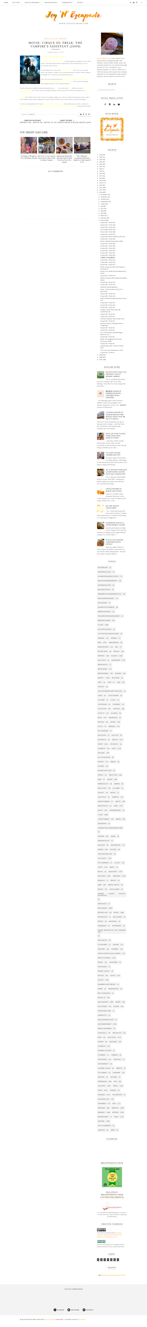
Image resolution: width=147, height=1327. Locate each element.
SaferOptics (102, 1015)
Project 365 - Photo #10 (107, 305)
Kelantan (101, 845)
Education (102, 735)
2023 (101, 162)
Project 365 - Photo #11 (107, 303)
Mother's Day (103, 912)
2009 (101, 355)
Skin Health (117, 1033)
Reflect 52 (101, 997)
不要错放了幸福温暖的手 (107, 257)
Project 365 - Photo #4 (107, 330)
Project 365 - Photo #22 (107, 251)
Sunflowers (102, 1059)
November (104, 197)
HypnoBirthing (115, 810)
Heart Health (103, 806)
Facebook (101, 748)
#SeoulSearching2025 (106, 598)
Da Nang (114, 713)
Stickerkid (101, 1055)
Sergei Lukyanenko (105, 1028)
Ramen (100, 989)
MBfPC (112, 867)
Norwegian (102, 926)
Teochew (113, 1077)
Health (117, 801)
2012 (101, 187)
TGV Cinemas (102, 1072)
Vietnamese (102, 1103)
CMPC (100, 682)
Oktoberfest (116, 926)
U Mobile (113, 1090)
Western (115, 1112)
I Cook (100, 815)
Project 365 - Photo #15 (107, 282)
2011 (101, 190)
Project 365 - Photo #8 (107, 314)
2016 (101, 178)
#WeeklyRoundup (104, 611)
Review (118, 1002)
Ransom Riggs (113, 989)
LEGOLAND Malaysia (105, 854)
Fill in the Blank (104, 757)
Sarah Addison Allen (106, 1020)
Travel (115, 1086)
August (103, 204)
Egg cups (115, 735)
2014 (101, 183)
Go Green (116, 788)
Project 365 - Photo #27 (107, 234)
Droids (113, 722)
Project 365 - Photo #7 (107, 316)
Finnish (113, 762)
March (103, 215)
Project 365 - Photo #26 (107, 239)
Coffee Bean (102, 704)
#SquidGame (102, 603)
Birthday (101, 656)
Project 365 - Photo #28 (107, 232)
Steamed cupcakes (104, 1050)
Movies (55, 38)
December (104, 194)
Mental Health (113, 885)
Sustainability (103, 1064)
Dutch (100, 726)
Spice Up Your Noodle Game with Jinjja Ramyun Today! (116, 436)
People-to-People (104, 958)
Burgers (118, 673)
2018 (101, 173)
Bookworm (116, 660)
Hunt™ (100, 810)
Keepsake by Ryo (104, 841)
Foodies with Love (104, 770)
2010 (101, 192)
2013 (101, 185)
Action (100, 625)
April (102, 213)
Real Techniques (104, 993)
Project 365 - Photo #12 (107, 296)
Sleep (100, 1037)
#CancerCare (103, 567)
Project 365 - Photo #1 (107, 352)
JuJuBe (113, 836)
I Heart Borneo (103, 819)
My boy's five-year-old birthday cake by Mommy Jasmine (116, 374)
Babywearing (114, 642)
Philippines (113, 962)
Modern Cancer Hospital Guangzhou (112, 894)
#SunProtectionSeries (106, 607)
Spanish (101, 1042)
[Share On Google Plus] (86, 114)
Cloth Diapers (113, 695)
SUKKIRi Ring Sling (104, 1011)
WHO (114, 1103)
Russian (116, 1006)
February (104, 218)
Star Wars (113, 1042)
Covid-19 (101, 713)
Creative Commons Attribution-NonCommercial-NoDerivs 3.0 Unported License (109, 1235)
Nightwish (113, 921)
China (100, 695)
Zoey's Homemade (104, 1125)
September (104, 201)
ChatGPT (101, 687)
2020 (101, 169)
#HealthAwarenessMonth (107, 581)
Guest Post (102, 797)
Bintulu (117, 651)
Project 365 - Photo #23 (107, 248)
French (100, 775)
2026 (101, 155)
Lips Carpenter (103, 863)
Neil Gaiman (117, 917)
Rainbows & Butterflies (106, 984)
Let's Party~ (102, 858)
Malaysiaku (113, 871)
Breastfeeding (103, 673)
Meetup (113, 880)
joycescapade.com (103, 58)
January (103, 220)
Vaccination (117, 1095)
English (47, 38)
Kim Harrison (115, 845)
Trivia (100, 1090)
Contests (116, 709)
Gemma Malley (103, 784)
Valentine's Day (103, 1099)
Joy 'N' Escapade (50, 1319)
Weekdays (115, 1108)
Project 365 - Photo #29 (107, 227)
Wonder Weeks (103, 1117)
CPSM (109, 682)
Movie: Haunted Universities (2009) (111, 241)
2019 (101, 171)
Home (116, 806)
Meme (100, 885)
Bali (116, 647)
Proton (101, 975)
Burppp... (101, 678)
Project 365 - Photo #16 (107, 275)
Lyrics (100, 867)
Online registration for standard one (112, 931)
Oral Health (102, 940)
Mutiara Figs (102, 917)
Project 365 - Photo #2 (107, 343)
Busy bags (115, 678)
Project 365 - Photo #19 (107, 260)
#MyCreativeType (104, 589)
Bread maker (102, 669)
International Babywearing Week (110, 828)
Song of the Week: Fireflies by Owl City (112, 236)
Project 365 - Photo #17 (107, 264)
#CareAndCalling (104, 572)
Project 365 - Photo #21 (107, 253)
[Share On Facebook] (83, 114)
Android (101, 638)
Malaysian (102, 876)
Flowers (101, 766)
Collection (102, 709)
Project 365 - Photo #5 (107, 328)
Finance (101, 762)
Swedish (119, 1068)
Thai (115, 1081)
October (103, 199)
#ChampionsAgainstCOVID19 (108, 576)
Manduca (101, 880)
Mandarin (116, 876)
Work (116, 1117)
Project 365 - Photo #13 (107, 294)
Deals (100, 717)
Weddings (101, 1108)
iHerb (112, 1130)
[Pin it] (89, 114)
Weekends (63, 38)
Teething (101, 1077)
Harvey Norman (104, 801)
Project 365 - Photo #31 (107, 222)
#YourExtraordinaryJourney (109, 616)
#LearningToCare (104, 585)
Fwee (99, 779)
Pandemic (114, 949)
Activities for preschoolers (108, 634)
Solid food (112, 1037)
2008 (101, 357)
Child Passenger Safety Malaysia (110, 691)
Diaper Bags (113, 717)
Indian (118, 819)
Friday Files (113, 775)
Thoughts (102, 1086)
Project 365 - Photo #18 (107, 262)
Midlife (100, 889)
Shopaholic (102, 1033)
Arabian (114, 638)
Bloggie (114, 656)
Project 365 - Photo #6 (107, 321)
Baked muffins (103, 647)
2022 (101, 164)
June (102, 208)
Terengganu (102, 1081)
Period (100, 962)
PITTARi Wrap (102, 944)
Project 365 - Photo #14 (107, 285)
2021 (101, 166)
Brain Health (103, 664)
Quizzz (113, 975)
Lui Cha (117, 863)
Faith (114, 748)
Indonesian (102, 823)
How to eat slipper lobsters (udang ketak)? (114, 542)
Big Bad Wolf (103, 651)
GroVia (112, 792)
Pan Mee (116, 944)
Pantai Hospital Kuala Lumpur (109, 953)
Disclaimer (82, 1319)
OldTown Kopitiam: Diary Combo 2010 (112, 319)
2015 (101, 180)
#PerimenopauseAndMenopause (109, 594)
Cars (118, 682)
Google (101, 792)
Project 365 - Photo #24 (107, 246)
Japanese (101, 836)
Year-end (101, 1121)
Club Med (101, 700)
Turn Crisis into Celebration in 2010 (111, 350)
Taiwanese (116, 1072)
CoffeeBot (116, 704)
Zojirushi (101, 1130)
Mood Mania (102, 908)
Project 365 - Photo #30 (107, 225)
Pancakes (101, 949)
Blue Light (102, 660)
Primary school (104, 971)
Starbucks (102, 1046)
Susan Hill (117, 1059)
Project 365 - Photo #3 (107, 337)
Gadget (110, 779)
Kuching (113, 849)
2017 (101, 176)
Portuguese (102, 967)
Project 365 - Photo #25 (107, 243)
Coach (113, 700)
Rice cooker (102, 1006)
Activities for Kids (104, 629)
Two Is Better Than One (108, 229)
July (102, 206)
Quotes (100, 980)
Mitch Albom (114, 889)
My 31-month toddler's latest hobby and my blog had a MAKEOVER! (116, 472)
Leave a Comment (28, 114)
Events (100, 744)
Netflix (100, 921)
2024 (101, 159)
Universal (101, 1095)
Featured (101, 753)
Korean (100, 849)
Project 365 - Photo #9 (107, 307)
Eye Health (114, 744)
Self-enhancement (104, 1024)
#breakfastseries (104, 620)
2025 (101, 157)
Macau (100, 871)
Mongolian (102, 904)
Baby (100, 642)
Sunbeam (114, 1055)
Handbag (115, 797)
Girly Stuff (102, 788)
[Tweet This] (81, 114)
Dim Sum (101, 722)
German (117, 784)
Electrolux (102, 739)
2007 (101, 359)
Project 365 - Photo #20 (107, 255)
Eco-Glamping (103, 731)
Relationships (103, 1002)
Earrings (112, 726)
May (102, 211)
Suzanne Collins (104, 1068)
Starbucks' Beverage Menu (109, 287)
